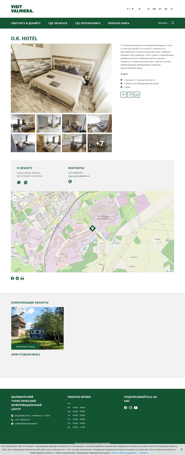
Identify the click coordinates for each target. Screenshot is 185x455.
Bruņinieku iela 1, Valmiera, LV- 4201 (32, 415)
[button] (92, 228)
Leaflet (170, 271)
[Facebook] (12, 279)
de (166, 8)
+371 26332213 (22, 419)
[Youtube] (135, 407)
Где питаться (57, 23)
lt (172, 8)
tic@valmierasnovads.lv (26, 423)
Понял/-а (143, 452)
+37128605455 (75, 172)
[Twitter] (17, 279)
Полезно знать (118, 23)
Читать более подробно (124, 452)
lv (148, 8)
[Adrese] (12, 415)
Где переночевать (88, 23)
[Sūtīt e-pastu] (12, 423)
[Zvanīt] (12, 419)
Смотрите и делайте (26, 23)
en (154, 8)
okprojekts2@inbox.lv (79, 176)
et (160, 8)
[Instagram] (130, 407)
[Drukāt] (22, 279)
